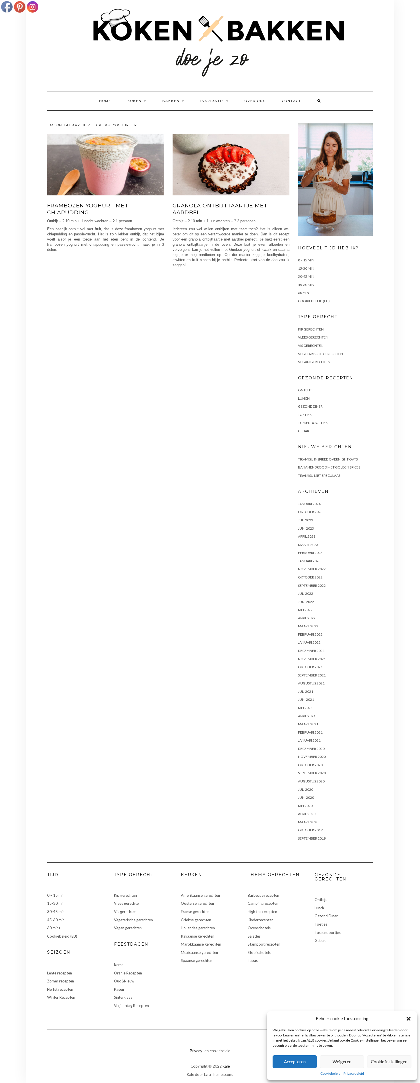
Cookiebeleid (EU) (314, 301)
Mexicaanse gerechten (199, 952)
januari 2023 (309, 561)
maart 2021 (308, 724)
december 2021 (311, 650)
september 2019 (312, 838)
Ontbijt (305, 390)
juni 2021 (306, 699)
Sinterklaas (123, 997)
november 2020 (312, 756)
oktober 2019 (310, 830)
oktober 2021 (310, 667)
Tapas (253, 960)
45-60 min (306, 285)
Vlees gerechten (313, 337)
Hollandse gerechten (198, 928)
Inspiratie (212, 101)
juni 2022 (306, 602)
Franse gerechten (195, 911)
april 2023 (306, 536)
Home (105, 101)
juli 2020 (305, 789)
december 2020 (311, 748)
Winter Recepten (61, 997)
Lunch (304, 398)
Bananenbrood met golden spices (329, 467)
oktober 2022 (310, 577)
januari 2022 (309, 642)
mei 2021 (305, 708)
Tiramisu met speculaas (319, 475)
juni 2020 (306, 797)
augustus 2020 (311, 781)
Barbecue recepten (263, 895)
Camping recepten (263, 903)
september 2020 (312, 773)
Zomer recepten (60, 981)
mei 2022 (305, 610)
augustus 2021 (311, 683)
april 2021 (306, 716)
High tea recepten (262, 911)
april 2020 (306, 814)
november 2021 (312, 659)
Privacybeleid (353, 1073)
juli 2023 (305, 520)
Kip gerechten (311, 329)
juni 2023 (306, 528)
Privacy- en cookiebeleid (210, 1051)
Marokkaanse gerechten (201, 944)
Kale (226, 1066)
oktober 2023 (310, 512)
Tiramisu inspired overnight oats (328, 459)
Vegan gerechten (314, 362)
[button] (408, 1019)
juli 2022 (305, 593)
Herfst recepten (60, 989)
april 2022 (306, 618)
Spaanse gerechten (196, 960)
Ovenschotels (259, 928)
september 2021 (312, 675)
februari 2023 (310, 552)
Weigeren (342, 1061)
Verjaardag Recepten (131, 1005)
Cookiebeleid (330, 1073)
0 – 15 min (306, 260)
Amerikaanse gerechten (200, 895)
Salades (254, 936)
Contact (291, 101)
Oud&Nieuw (124, 981)
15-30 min (306, 268)
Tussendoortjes (312, 423)
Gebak (303, 431)
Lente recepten (59, 973)
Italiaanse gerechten (197, 936)
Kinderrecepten (260, 920)
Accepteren (295, 1061)
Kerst (118, 964)
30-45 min (306, 276)
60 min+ (304, 293)
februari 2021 (310, 732)
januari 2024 (309, 504)
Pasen (119, 989)
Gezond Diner (310, 406)
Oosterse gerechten (197, 903)
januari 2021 (309, 740)
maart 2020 (308, 822)
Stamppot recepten (264, 944)
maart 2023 (308, 544)
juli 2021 (305, 691)
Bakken (171, 101)
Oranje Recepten (128, 973)
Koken (135, 101)
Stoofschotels (259, 952)
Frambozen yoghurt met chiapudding (87, 209)
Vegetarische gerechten (320, 354)
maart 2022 (308, 626)
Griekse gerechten (196, 920)
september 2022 (312, 585)
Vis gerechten (310, 345)
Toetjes (304, 415)
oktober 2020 (310, 765)
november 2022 (312, 569)
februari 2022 (310, 634)
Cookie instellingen (389, 1061)
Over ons (255, 101)
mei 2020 (305, 806)
